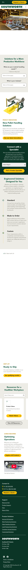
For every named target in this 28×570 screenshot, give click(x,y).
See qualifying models (12, 375)
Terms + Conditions (8, 559)
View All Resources (13, 423)
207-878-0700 (9, 486)
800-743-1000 (12, 489)
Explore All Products (12, 455)
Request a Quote (18, 2)
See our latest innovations (12, 138)
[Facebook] (7, 557)
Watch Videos (13, 416)
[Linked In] (4, 557)
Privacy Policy (6, 562)
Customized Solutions (8, 532)
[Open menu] (26, 7)
